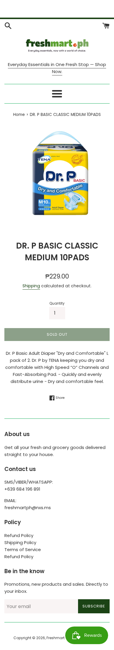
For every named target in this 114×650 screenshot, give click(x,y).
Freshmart (55, 637)
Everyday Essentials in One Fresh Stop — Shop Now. (57, 68)
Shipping (31, 286)
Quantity (57, 303)
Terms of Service (22, 549)
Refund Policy (18, 535)
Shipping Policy (20, 542)
